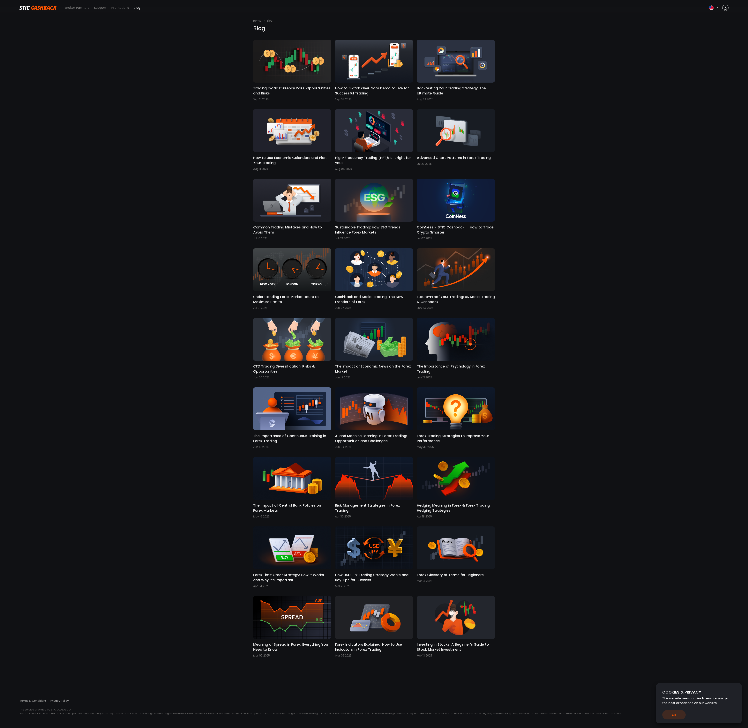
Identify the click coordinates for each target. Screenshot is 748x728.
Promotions (120, 7)
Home (257, 21)
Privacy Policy (59, 701)
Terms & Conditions (33, 701)
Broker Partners (77, 7)
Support (100, 7)
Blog (137, 7)
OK (674, 715)
